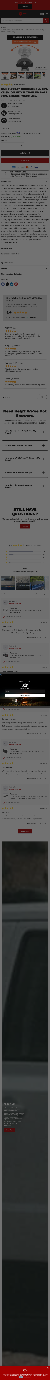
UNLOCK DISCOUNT (25, 695)
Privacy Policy (27, 1377)
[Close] (48, 1368)
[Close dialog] (1, 675)
